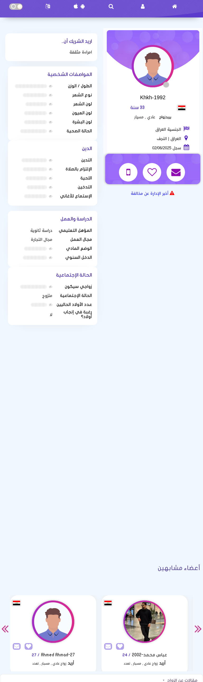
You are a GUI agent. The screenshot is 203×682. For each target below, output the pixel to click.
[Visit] (53, 621)
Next (198, 628)
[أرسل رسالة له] (176, 169)
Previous (5, 628)
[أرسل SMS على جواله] (129, 169)
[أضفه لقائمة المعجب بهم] (152, 169)
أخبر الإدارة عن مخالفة (149, 193)
